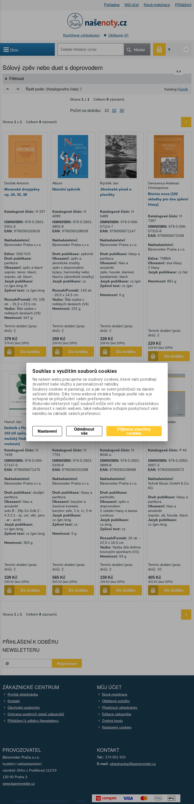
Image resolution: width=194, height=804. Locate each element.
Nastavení (47, 431)
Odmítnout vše (84, 431)
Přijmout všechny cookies (134, 431)
